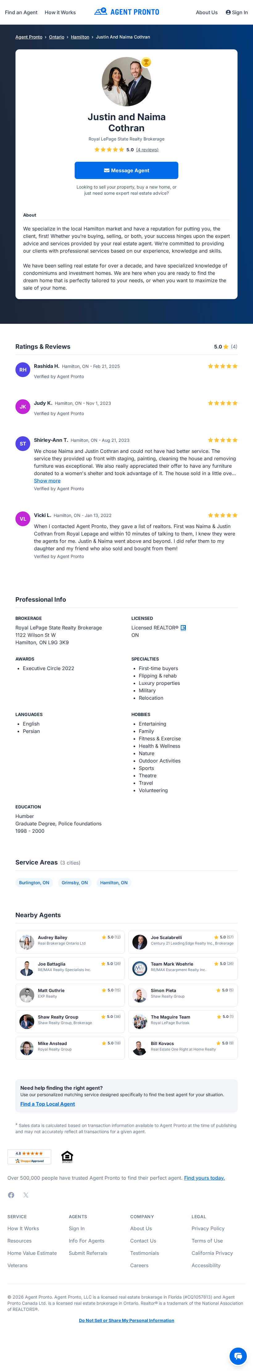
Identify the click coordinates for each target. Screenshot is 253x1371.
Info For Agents (86, 1241)
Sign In (240, 12)
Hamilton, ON (114, 882)
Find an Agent (21, 12)
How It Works (23, 1228)
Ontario (56, 36)
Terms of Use (207, 1241)
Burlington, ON (34, 882)
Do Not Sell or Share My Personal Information (126, 1320)
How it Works (60, 12)
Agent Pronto (28, 36)
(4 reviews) (147, 150)
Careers (139, 1265)
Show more (47, 481)
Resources (19, 1241)
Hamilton (80, 36)
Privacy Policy (208, 1228)
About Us (207, 12)
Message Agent (130, 170)
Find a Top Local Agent (47, 1104)
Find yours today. (204, 1178)
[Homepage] (126, 12)
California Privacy (212, 1253)
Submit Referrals (88, 1253)
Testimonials (144, 1253)
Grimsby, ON (75, 882)
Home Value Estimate (32, 1253)
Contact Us (143, 1241)
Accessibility (206, 1265)
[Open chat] (238, 1356)
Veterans (17, 1265)
